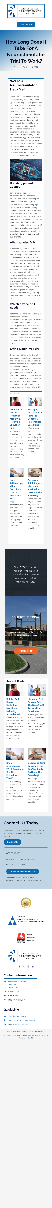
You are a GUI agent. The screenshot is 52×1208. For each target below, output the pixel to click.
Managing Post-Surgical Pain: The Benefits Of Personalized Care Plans (36, 705)
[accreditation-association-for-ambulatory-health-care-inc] (26, 916)
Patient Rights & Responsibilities (21, 1020)
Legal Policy (11, 1031)
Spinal (38, 204)
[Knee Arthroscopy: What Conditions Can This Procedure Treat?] (17, 472)
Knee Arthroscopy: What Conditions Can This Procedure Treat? (16, 489)
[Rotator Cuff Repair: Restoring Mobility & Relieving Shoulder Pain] (17, 401)
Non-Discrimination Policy (36, 1031)
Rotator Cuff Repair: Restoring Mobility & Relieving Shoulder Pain (16, 418)
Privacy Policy (21, 1031)
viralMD (30, 1038)
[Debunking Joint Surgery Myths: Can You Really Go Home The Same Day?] (35, 472)
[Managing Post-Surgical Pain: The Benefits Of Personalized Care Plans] (35, 401)
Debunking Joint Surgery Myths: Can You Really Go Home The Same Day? (36, 769)
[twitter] (24, 966)
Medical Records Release (18, 1024)
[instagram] (28, 966)
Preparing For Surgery (17, 1016)
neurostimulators (17, 251)
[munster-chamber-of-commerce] (26, 933)
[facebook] (19, 966)
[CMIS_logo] (26, 5)
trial (23, 132)
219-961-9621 (13, 991)
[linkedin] (32, 966)
